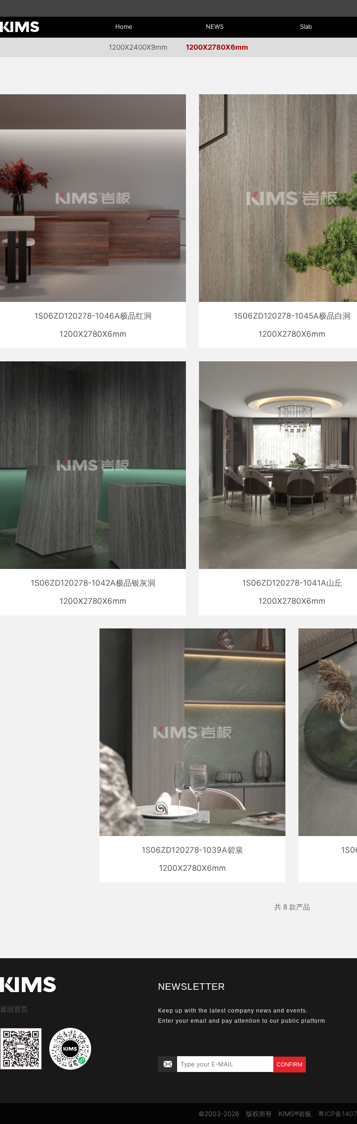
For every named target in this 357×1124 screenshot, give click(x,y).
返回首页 (14, 1009)
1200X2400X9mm (138, 47)
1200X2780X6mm (217, 47)
